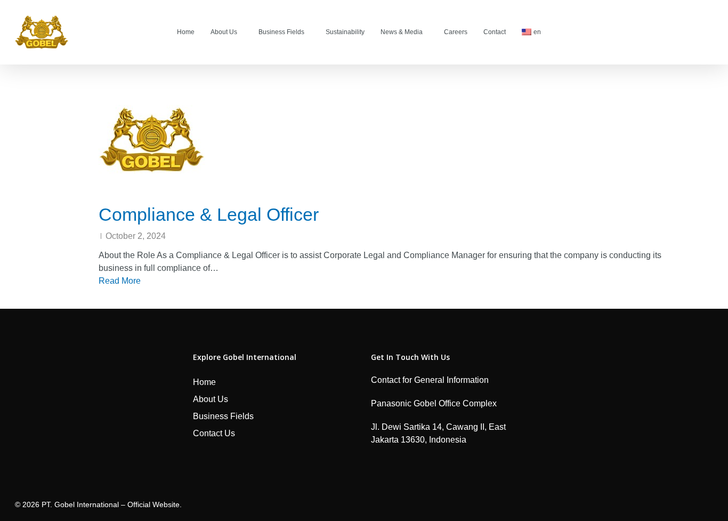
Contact (494, 32)
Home (186, 32)
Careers (455, 32)
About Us (224, 32)
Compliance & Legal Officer (209, 214)
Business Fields (281, 32)
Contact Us (214, 433)
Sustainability (345, 32)
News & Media (402, 32)
